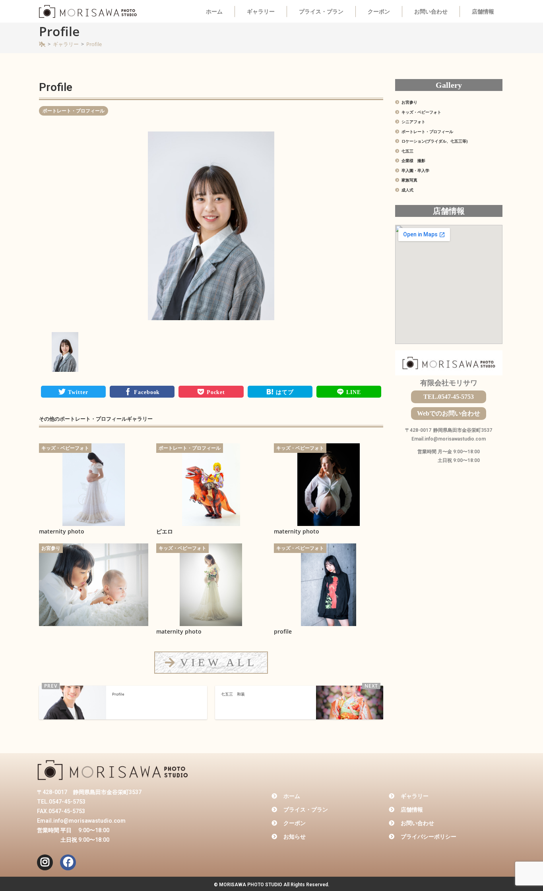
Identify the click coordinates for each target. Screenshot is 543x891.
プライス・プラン (321, 11)
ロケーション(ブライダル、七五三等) (433, 141)
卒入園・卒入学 (414, 170)
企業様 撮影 (412, 160)
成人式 (406, 190)
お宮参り (50, 548)
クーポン (379, 11)
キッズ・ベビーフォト (65, 448)
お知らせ (294, 836)
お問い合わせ (431, 11)
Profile (94, 44)
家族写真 (408, 180)
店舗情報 (483, 11)
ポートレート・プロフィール (74, 111)
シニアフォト (412, 121)
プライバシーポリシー (428, 836)
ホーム (214, 11)
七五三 (406, 151)
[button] (211, 662)
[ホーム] (42, 44)
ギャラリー (261, 11)
